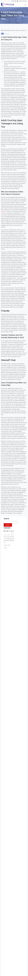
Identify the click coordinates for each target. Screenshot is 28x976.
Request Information (23, 1)
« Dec (5, 547)
